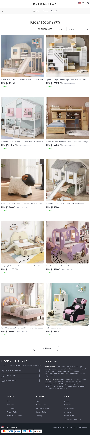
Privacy (76, 427)
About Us (10, 405)
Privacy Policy (12, 412)
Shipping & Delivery (43, 408)
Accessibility (83, 427)
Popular (45, 11)
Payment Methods (42, 405)
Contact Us (11, 408)
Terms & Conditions (14, 415)
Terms (72, 427)
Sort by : (62, 29)
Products (67, 405)
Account (67, 412)
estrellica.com (50, 366)
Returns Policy (41, 412)
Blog (8, 401)
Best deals (54, 11)
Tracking (39, 415)
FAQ (37, 401)
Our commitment (51, 379)
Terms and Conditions (72, 419)
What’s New (69, 408)
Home (66, 401)
